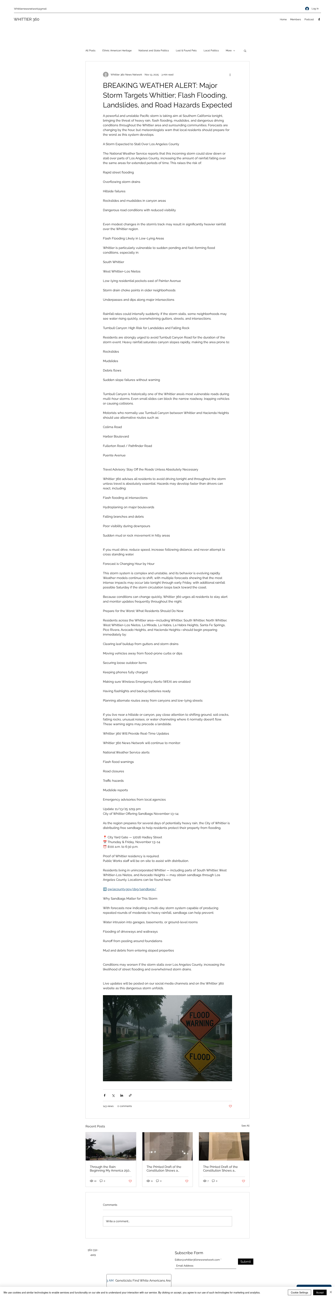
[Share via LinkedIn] (121, 1095)
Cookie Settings (299, 1292)
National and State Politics (154, 50)
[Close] (331, 1292)
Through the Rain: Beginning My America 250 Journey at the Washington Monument (110, 1168)
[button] (245, 50)
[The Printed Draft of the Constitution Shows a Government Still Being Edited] (224, 1146)
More (229, 50)
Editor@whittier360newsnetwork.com (197, 1260)
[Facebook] (319, 19)
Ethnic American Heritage (117, 50)
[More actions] (230, 74)
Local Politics (211, 50)
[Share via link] (130, 1095)
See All (245, 1125)
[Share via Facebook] (104, 1095)
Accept (320, 1292)
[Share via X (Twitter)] (113, 1095)
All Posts (90, 50)
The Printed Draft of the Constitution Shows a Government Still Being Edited (164, 1168)
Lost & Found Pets (186, 50)
